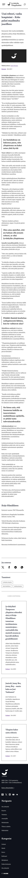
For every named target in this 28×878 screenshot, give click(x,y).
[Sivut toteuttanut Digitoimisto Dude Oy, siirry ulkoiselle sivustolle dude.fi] (5, 874)
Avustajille (5, 818)
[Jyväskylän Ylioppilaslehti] (5, 776)
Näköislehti (5, 830)
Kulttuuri (4, 856)
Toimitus (4, 814)
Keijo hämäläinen (7, 586)
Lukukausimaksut (18, 586)
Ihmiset (4, 69)
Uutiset (8, 669)
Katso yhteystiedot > (8, 788)
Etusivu (4, 810)
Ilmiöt (3, 848)
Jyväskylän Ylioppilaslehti (16, 4)
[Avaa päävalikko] (3, 4)
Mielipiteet (5, 860)
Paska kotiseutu (6, 864)
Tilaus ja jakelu (6, 826)
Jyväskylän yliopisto (7, 582)
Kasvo (3, 852)
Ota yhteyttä (5, 806)
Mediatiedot (5, 822)
